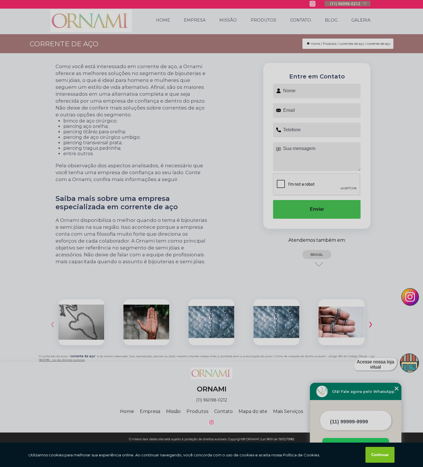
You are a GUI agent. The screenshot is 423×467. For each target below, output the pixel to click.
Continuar (380, 455)
